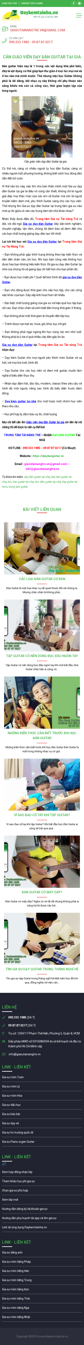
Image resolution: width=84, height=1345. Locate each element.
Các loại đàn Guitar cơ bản (42, 579)
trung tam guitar (18, 486)
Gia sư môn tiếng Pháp (42, 1262)
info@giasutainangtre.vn (25, 1054)
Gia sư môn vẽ (42, 1124)
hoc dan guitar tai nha (20, 481)
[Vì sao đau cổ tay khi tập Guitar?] (42, 785)
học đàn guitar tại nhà (48, 481)
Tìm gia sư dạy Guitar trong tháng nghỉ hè (42, 969)
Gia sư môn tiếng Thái (42, 1299)
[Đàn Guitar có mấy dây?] (42, 862)
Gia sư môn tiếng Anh (42, 1253)
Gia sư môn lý (42, 1087)
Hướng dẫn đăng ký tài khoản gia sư (42, 1209)
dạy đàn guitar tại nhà (36, 476)
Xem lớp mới (42, 1200)
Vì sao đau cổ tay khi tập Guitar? (42, 815)
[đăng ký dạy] (30, 15)
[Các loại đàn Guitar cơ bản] (42, 548)
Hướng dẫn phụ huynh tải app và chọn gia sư (42, 1219)
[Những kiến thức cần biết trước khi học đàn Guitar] (42, 702)
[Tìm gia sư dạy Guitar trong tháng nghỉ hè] (42, 939)
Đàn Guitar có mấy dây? (42, 892)
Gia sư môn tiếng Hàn (42, 1271)
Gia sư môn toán (42, 1078)
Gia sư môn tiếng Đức (42, 1290)
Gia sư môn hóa (42, 1096)
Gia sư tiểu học (42, 1105)
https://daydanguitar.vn (48, 456)
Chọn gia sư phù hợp (42, 1191)
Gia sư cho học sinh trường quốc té (42, 1133)
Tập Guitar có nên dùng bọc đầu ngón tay (42, 656)
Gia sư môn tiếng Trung (42, 1281)
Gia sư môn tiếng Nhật (42, 1317)
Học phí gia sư (42, 1182)
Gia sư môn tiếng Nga (42, 1228)
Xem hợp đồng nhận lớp (42, 1173)
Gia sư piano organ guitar (42, 1142)
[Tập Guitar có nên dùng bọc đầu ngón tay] (42, 626)
